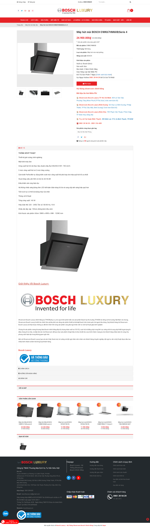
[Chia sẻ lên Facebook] (78, 137)
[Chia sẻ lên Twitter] (81, 137)
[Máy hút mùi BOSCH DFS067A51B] (85, 410)
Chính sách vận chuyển (120, 472)
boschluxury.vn (28, 508)
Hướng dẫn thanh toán (96, 469)
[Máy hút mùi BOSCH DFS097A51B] (65, 410)
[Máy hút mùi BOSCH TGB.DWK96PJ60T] (124, 410)
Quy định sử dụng (118, 485)
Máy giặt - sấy (118, 20)
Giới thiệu (34, 20)
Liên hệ (128, 20)
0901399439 (29, 490)
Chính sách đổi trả (118, 476)
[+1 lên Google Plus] (85, 137)
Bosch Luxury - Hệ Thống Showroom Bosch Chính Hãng (77, 467)
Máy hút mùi (66, 20)
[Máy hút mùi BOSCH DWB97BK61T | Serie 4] (104, 410)
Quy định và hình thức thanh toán (121, 480)
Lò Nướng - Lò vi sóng (81, 20)
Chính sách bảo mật (119, 465)
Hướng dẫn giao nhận (96, 472)
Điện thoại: (20, 490)
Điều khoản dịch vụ (95, 476)
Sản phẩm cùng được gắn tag (87, 128)
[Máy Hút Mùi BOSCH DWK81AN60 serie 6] (45, 410)
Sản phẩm (44, 20)
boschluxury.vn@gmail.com (31, 494)
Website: (20, 508)
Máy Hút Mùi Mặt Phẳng (84, 132)
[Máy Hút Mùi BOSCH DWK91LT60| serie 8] (25, 410)
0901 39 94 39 (119, 496)
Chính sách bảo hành (103, 75)
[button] (75, 148)
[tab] (75, 148)
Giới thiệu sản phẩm (83, 60)
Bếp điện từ (55, 20)
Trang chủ (24, 20)
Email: (19, 494)
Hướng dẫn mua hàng (96, 465)
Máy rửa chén (97, 20)
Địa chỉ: (19, 471)
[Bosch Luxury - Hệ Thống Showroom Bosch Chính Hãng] (75, 10)
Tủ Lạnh (108, 20)
